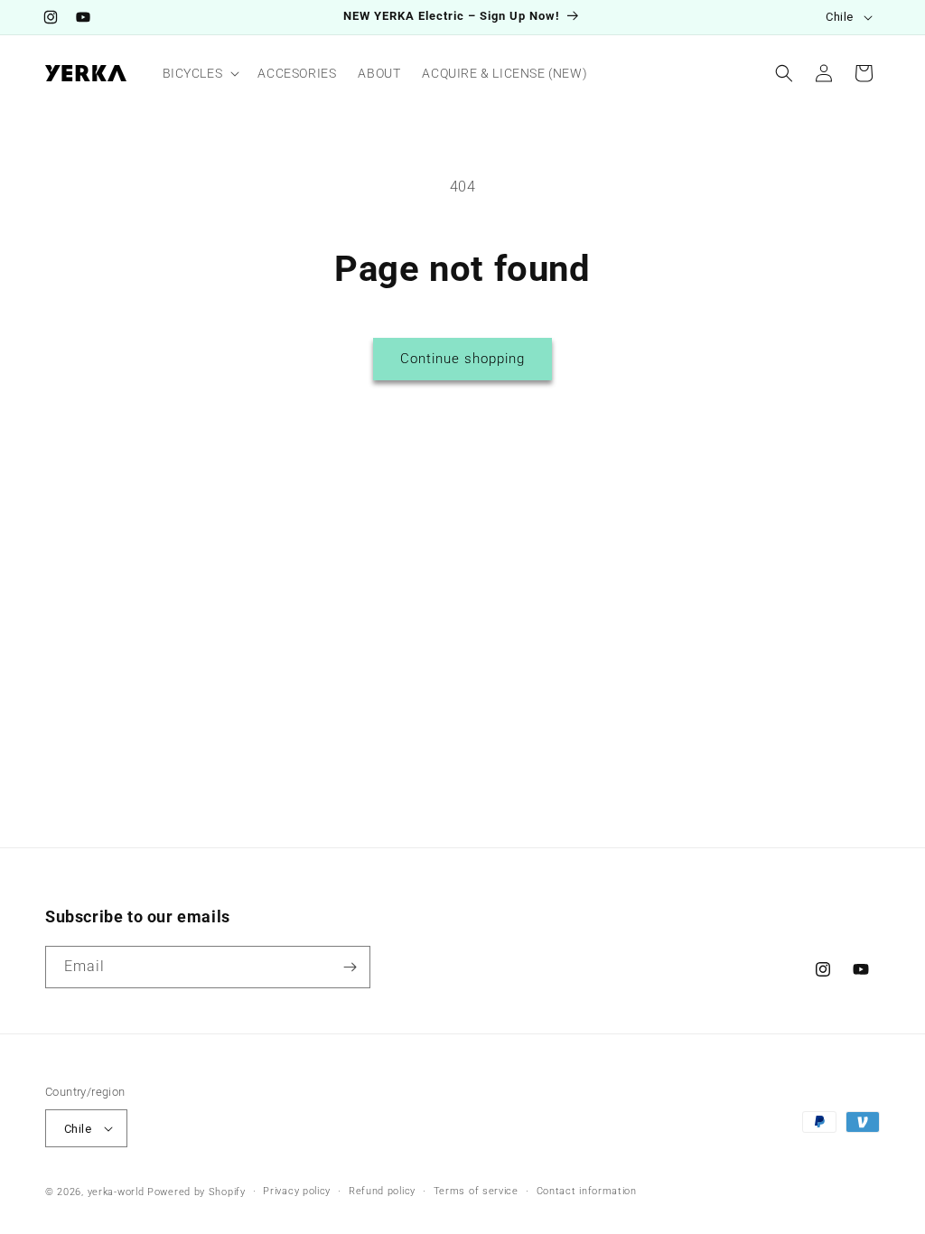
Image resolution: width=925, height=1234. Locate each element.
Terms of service (476, 1191)
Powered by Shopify (196, 1192)
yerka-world (116, 1192)
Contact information (587, 1191)
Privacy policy (297, 1191)
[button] (200, 73)
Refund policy (382, 1191)
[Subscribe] (349, 967)
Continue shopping (462, 359)
